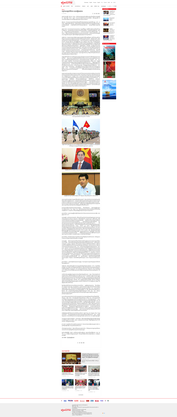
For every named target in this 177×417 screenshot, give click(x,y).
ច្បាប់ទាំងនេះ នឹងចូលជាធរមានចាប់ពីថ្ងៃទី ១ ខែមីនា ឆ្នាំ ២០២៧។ (90, 361)
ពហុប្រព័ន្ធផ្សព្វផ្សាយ (103, 6)
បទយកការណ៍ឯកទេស (77, 6)
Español (98, 2)
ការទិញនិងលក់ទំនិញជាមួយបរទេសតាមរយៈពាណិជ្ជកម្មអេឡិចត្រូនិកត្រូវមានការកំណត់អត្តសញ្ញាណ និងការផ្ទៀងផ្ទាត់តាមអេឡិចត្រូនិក (90, 356)
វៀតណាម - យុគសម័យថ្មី (66, 6)
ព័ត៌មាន (72, 6)
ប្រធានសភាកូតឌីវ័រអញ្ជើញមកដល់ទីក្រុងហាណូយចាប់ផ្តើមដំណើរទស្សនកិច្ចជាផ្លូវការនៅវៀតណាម (67, 388)
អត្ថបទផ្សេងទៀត (66, 351)
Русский (105, 2)
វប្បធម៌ (88, 6)
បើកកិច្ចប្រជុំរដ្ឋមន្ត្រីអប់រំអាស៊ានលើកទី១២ (111, 19)
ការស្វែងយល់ (83, 6)
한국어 (114, 2)
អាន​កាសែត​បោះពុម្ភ (107, 43)
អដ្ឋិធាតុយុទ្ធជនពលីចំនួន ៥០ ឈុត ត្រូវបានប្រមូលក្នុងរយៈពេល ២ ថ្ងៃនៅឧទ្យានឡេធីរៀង (81, 374)
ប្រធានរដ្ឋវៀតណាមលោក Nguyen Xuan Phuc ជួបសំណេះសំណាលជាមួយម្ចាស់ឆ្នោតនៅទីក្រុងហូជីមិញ (109, 38)
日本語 (109, 2)
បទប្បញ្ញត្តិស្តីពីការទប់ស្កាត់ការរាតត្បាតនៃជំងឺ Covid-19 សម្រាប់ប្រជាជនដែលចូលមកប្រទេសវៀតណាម (109, 13)
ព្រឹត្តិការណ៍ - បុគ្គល (96, 6)
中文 (102, 2)
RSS (104, 413)
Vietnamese (86, 2)
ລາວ (111, 2)
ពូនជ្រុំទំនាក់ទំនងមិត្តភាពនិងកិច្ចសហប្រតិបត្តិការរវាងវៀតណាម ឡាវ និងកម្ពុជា (80, 388)
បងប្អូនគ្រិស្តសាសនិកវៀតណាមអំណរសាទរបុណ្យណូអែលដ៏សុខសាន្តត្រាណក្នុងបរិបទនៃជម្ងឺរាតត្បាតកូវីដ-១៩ (109, 31)
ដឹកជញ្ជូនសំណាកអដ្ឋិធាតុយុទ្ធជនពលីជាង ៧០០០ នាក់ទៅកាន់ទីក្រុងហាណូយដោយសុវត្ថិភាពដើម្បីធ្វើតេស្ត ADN (93, 388)
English (90, 2)
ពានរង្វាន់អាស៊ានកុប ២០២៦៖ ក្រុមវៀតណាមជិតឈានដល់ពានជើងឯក (67, 374)
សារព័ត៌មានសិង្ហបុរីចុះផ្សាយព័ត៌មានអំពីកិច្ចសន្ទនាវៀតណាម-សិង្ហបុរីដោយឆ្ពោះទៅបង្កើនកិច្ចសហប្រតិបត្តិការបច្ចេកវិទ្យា (94, 374)
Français (94, 2)
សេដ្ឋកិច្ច (92, 6)
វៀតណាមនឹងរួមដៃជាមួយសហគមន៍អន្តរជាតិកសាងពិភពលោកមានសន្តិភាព (109, 24)
